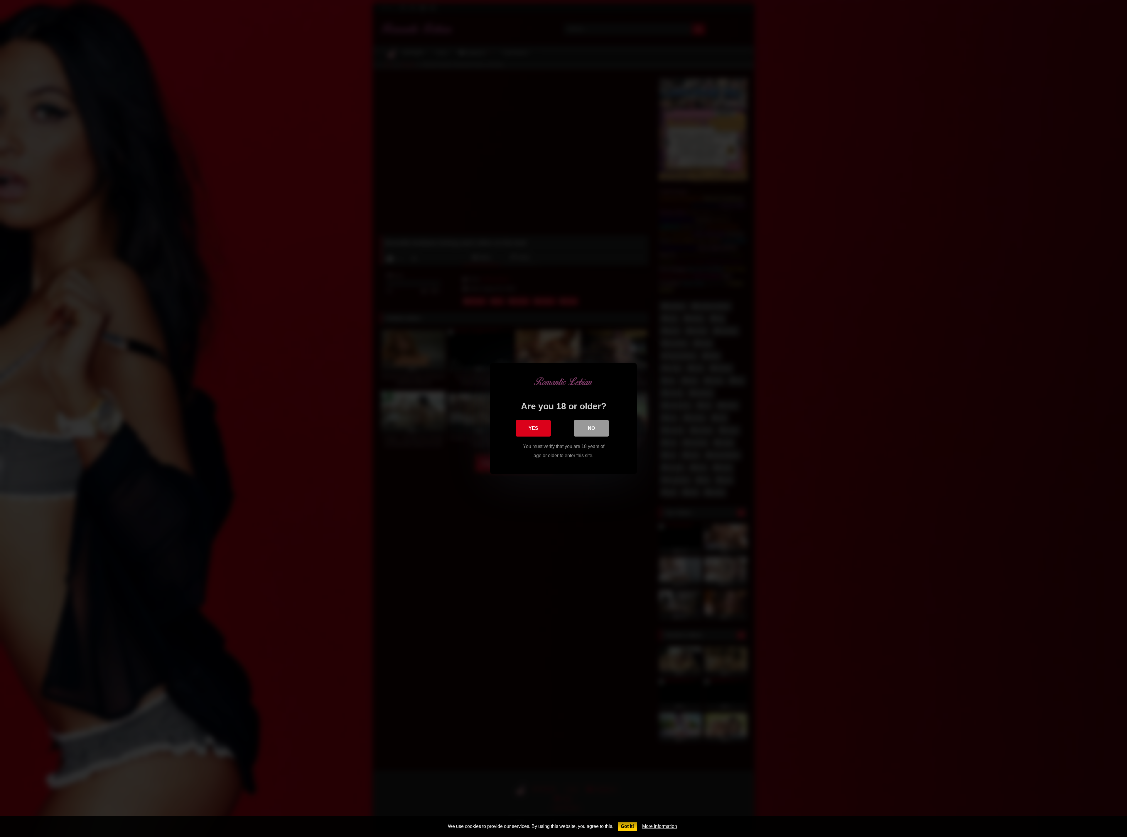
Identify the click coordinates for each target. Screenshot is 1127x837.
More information (659, 826)
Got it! (627, 826)
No (591, 428)
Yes (533, 428)
